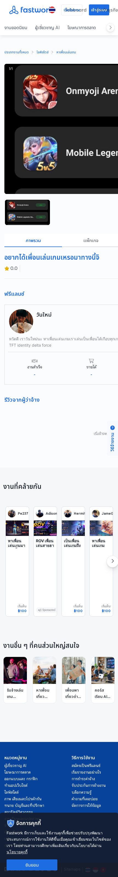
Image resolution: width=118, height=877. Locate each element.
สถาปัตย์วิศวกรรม (18, 812)
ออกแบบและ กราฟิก (21, 779)
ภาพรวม (33, 240)
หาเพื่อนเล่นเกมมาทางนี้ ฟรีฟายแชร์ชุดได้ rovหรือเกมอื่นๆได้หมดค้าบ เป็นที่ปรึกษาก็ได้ (17, 562)
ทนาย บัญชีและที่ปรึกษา (24, 805)
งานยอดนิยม (15, 27)
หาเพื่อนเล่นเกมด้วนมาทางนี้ (101, 548)
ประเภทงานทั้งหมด (16, 52)
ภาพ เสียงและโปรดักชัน (22, 799)
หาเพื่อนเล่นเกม (66, 52)
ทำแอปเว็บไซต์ (15, 785)
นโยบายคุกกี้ (17, 851)
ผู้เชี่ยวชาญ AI (47, 27)
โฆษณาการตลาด (82, 27)
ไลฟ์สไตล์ (43, 52)
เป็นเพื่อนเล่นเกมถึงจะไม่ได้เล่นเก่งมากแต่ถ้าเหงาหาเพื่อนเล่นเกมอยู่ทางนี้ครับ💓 (72, 560)
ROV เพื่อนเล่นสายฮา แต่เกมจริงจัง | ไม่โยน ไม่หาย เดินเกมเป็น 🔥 (45, 555)
